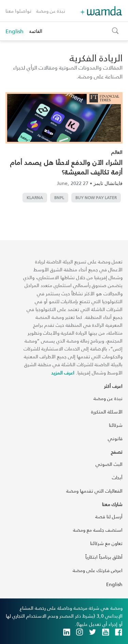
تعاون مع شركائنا (106, 543)
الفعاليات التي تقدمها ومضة (94, 490)
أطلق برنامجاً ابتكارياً (104, 556)
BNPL (59, 197)
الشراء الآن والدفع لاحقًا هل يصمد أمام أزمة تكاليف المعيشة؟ (66, 167)
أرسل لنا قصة (109, 516)
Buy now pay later (96, 197)
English (14, 31)
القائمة (35, 31)
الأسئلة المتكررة (107, 411)
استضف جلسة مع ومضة (98, 529)
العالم (117, 152)
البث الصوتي (109, 464)
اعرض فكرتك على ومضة (98, 570)
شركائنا (116, 425)
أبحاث (117, 477)
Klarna (35, 197)
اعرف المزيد (62, 372)
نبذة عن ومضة (50, 10)
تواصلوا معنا (18, 10)
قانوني (115, 438)
